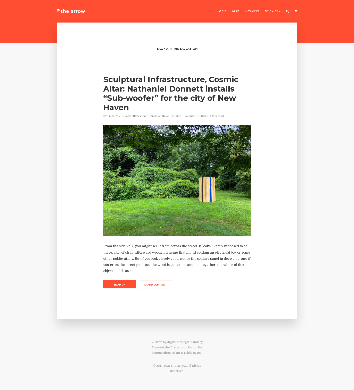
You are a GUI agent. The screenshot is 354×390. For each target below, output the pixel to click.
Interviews (252, 11)
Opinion (176, 116)
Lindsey (112, 116)
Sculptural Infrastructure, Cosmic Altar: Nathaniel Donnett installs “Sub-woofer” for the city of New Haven (170, 93)
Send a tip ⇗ (272, 11)
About (222, 11)
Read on (119, 284)
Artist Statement (136, 116)
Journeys (154, 116)
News (235, 11)
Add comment (157, 284)
